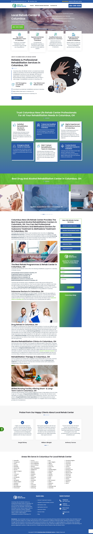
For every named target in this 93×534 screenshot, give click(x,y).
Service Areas (41, 512)
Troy (15, 472)
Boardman (68, 471)
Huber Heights (51, 462)
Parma (32, 460)
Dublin (49, 481)
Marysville (33, 477)
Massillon (33, 474)
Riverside (16, 485)
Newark (33, 466)
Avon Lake (68, 475)
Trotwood (16, 474)
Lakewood (33, 486)
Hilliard (50, 463)
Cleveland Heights (70, 460)
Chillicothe (68, 465)
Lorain (32, 481)
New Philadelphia (35, 468)
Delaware (50, 483)
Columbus (50, 488)
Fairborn (50, 475)
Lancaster (33, 485)
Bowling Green (69, 469)
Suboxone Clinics (67, 244)
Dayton (50, 485)
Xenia (15, 463)
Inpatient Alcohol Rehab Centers (71, 230)
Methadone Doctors (68, 239)
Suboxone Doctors (67, 248)
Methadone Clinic (67, 235)
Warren (15, 469)
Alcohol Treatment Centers (70, 226)
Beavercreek (69, 472)
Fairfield (50, 474)
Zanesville (16, 460)
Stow (15, 478)
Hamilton (50, 465)
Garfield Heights (52, 469)
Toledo (15, 475)
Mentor (33, 471)
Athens (67, 478)
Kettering (33, 488)
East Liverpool (51, 480)
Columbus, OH (66, 505)
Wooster (16, 465)
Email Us (64, 509)
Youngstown (17, 462)
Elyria (49, 478)
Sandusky (16, 483)
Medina (33, 472)
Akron (67, 483)
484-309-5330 (75, 6)
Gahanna (50, 471)
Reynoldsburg (17, 486)
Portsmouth (17, 488)
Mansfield (33, 480)
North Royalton (35, 462)
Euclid (49, 477)
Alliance (68, 481)
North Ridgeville (35, 463)
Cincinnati (68, 463)
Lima (32, 483)
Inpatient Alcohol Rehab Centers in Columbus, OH (46, 207)
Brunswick (68, 468)
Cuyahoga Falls (52, 486)
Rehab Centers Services (42, 5)
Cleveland (68, 462)
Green (49, 468)
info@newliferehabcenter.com (20, 1)
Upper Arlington (18, 471)
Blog (39, 514)
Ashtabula (68, 480)
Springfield (16, 480)
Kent (49, 460)
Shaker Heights (17, 481)
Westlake (16, 466)
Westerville (16, 468)
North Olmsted (34, 465)
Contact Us (53, 5)
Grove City (51, 466)
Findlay (50, 472)
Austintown (68, 477)
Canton (67, 466)
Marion (32, 478)
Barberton (68, 474)
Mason (32, 475)
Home (32, 5)
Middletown (34, 469)
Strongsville (16, 477)
